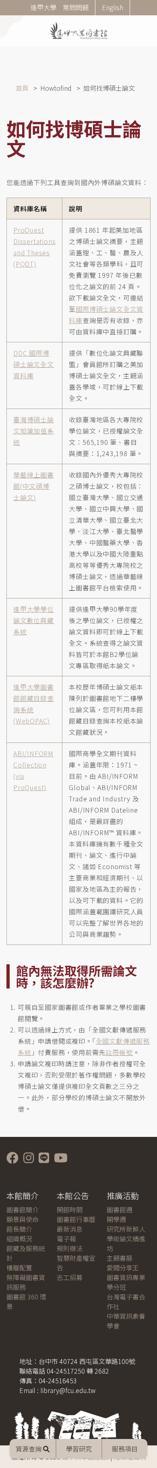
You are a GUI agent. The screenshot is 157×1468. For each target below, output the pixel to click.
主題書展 (119, 1258)
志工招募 (70, 1277)
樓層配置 (19, 1267)
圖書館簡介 (22, 1209)
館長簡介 (19, 1229)
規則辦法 (70, 1248)
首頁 (22, 88)
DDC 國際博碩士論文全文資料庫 (33, 364)
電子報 (66, 1238)
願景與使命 (22, 1219)
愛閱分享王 (123, 1267)
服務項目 (125, 1448)
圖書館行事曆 (76, 1219)
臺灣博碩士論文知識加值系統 (33, 431)
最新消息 (70, 1229)
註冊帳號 (118, 1052)
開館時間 (70, 1209)
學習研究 (79, 1448)
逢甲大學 (43, 7)
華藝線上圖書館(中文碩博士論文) (33, 486)
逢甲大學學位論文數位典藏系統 (33, 620)
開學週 (116, 1219)
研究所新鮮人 (126, 1229)
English (112, 7)
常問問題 (76, 7)
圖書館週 (119, 1209)
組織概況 (19, 1238)
